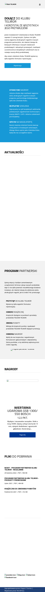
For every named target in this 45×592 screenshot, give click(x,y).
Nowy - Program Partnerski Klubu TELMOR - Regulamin (20, 468)
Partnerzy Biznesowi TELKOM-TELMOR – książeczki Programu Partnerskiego (22, 232)
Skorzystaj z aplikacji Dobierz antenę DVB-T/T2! (19, 196)
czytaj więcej (11, 185)
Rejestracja (17, 65)
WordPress (20, 591)
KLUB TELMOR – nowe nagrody (19, 169)
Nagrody (22, 435)
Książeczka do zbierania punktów (20, 488)
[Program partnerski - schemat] (22, 349)
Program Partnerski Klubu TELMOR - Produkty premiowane (21, 479)
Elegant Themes (26, 588)
